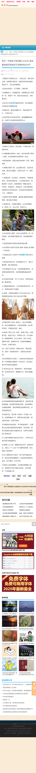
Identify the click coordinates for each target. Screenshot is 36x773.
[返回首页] (34, 683)
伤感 (23, 1)
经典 (28, 1)
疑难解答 (22, 726)
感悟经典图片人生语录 (9, 687)
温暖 (23, 71)
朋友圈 (18, 1)
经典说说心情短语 (24, 510)
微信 (33, 1)
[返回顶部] (34, 693)
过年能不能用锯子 (8, 697)
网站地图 (17, 726)
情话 (16, 71)
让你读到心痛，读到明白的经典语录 (13, 703)
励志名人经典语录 (8, 510)
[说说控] (18, 5)
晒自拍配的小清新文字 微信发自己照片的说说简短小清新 (11, 516)
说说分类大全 (10, 1)
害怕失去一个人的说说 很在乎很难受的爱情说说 (27, 507)
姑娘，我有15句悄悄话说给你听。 (27, 513)
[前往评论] (34, 688)
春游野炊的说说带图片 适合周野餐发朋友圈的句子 (18, 709)
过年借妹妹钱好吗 (8, 507)
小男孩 (18, 735)
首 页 (3, 1)
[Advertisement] (18, 26)
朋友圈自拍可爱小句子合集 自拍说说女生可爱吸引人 (11, 504)
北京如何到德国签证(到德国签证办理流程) (15, 693)
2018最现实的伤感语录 (10, 706)
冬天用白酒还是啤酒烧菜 (10, 513)
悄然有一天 (6, 700)
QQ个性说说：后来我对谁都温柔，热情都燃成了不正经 (18, 690)
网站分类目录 (27, 724)
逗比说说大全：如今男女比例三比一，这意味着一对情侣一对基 (18, 684)
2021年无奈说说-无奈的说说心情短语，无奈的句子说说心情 (27, 516)
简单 (27, 71)
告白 (6, 52)
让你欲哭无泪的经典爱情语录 (27, 504)
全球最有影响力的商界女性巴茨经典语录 (15, 712)
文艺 (20, 71)
